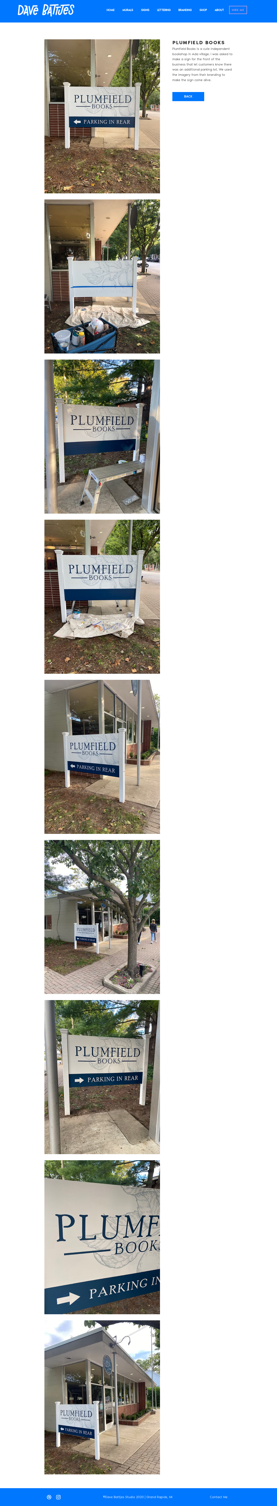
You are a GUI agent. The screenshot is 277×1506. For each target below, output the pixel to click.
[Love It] (49, 1497)
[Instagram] (58, 1497)
